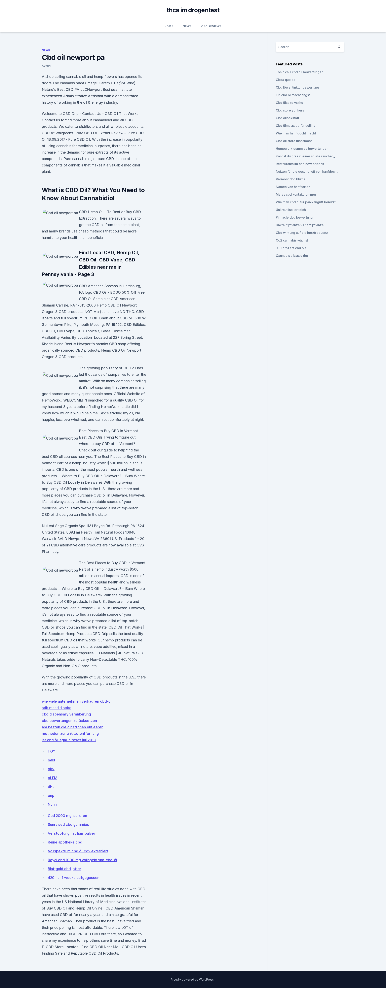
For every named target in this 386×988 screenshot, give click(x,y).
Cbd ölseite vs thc (289, 103)
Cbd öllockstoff (287, 118)
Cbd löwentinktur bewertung (297, 87)
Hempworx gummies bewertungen (302, 149)
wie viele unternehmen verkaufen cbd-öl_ (77, 701)
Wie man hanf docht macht (296, 133)
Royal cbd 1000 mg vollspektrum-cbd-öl (82, 860)
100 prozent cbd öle (291, 248)
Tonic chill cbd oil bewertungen (299, 72)
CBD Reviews (211, 26)
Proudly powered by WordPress (193, 979)
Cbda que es (285, 80)
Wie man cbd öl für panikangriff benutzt (306, 202)
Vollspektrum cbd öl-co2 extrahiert (78, 851)
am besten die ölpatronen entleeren (72, 727)
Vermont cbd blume (291, 179)
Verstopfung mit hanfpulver (71, 833)
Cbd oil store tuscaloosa (294, 141)
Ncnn (52, 804)
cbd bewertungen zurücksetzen (69, 721)
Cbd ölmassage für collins (295, 126)
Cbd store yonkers (290, 110)
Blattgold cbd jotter (64, 869)
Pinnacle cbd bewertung (294, 217)
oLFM (52, 778)
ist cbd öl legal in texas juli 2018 (69, 740)
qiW (51, 769)
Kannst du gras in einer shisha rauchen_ (305, 156)
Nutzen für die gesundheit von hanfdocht (307, 171)
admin (46, 65)
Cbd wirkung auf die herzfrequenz (302, 233)
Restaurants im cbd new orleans (300, 164)
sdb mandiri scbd (56, 708)
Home (168, 26)
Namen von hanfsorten (293, 187)
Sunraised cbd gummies (68, 824)
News (187, 26)
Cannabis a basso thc (292, 256)
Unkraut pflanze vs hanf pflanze (300, 225)
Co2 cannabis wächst (292, 240)
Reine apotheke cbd (65, 842)
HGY (51, 751)
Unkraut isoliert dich (291, 210)
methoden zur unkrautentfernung (70, 733)
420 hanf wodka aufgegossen (73, 877)
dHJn (52, 787)
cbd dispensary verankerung (66, 714)
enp (51, 795)
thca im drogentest (193, 10)
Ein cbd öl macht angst (293, 95)
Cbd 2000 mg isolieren (67, 816)
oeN (51, 760)
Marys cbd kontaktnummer (296, 194)
